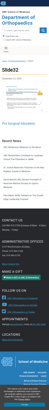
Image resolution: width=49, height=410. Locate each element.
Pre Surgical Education (17, 61)
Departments (30, 3)
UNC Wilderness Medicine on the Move (22, 147)
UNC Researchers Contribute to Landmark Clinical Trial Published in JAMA (23, 157)
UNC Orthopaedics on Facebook (22, 298)
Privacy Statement (28, 376)
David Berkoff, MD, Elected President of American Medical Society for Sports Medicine (22, 183)
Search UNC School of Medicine (18, 40)
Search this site (11, 36)
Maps (21, 3)
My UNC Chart (39, 324)
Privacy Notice (24, 399)
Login (44, 376)
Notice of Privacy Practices (35, 381)
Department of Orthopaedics (18, 20)
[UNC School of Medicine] (24, 361)
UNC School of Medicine (16, 12)
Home (4, 61)
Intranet (42, 372)
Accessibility (12, 3)
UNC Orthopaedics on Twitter (21, 312)
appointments (16, 324)
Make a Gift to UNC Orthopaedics (22, 277)
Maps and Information (12, 340)
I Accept (24, 405)
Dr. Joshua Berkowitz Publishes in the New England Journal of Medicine (23, 169)
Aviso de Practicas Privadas (35, 384)
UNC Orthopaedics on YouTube (22, 305)
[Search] (43, 30)
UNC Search (43, 3)
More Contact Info (10, 264)
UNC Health (29, 372)
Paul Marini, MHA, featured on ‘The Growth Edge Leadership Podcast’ (23, 197)
